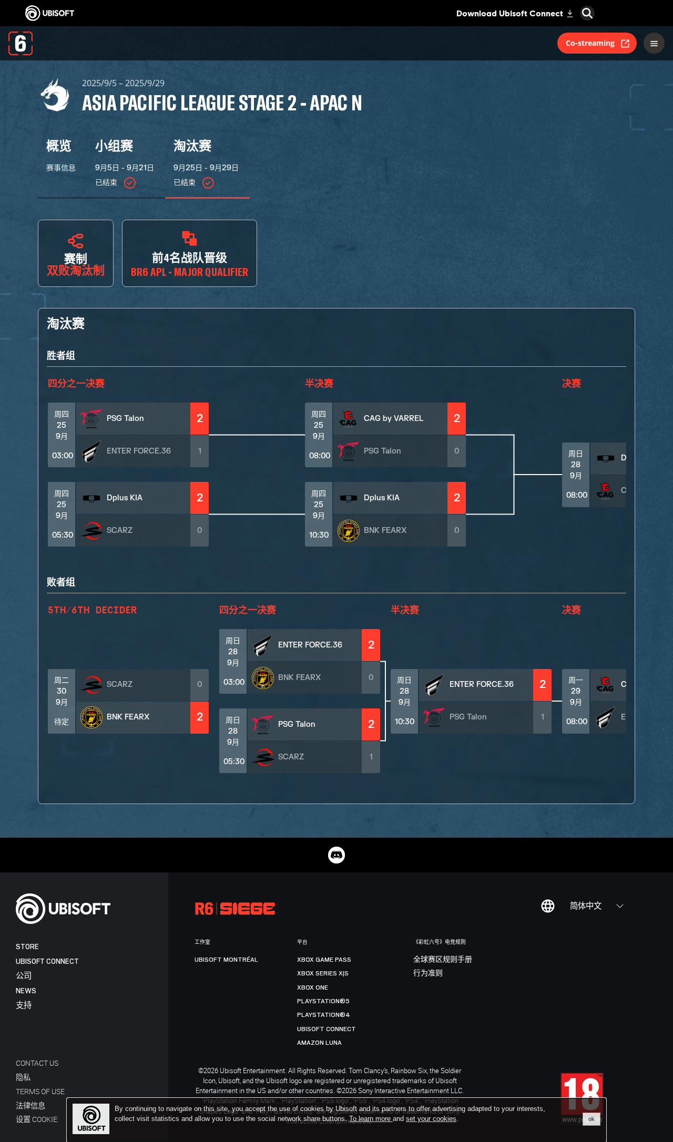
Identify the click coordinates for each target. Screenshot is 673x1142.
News (26, 991)
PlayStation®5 (323, 1001)
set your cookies (431, 1119)
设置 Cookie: (37, 1119)
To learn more (371, 1119)
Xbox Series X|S (323, 973)
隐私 (23, 1077)
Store (27, 947)
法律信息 (30, 1105)
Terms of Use (40, 1091)
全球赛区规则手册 (442, 959)
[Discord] (336, 855)
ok (591, 1119)
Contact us (37, 1063)
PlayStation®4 (323, 1014)
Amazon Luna (319, 1042)
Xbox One (312, 987)
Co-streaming (590, 43)
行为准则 (428, 973)
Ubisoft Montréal (226, 959)
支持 (24, 1006)
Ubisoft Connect (47, 961)
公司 (24, 976)
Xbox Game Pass (324, 959)
